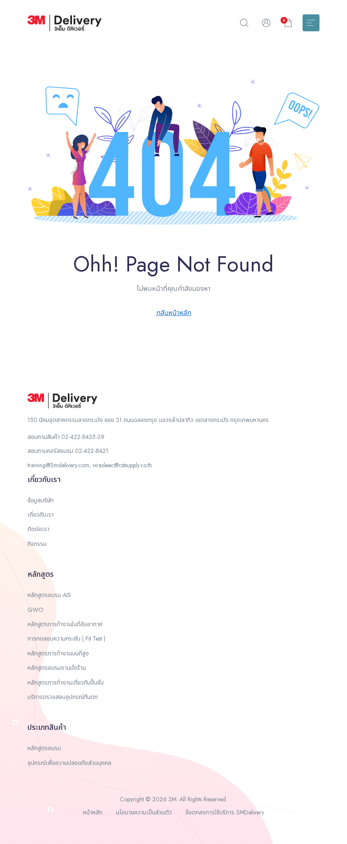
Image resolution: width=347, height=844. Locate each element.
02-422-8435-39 (83, 437)
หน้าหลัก (92, 812)
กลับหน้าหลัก (173, 313)
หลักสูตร (41, 574)
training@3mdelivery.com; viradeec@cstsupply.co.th (90, 465)
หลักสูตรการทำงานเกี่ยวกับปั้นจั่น (66, 682)
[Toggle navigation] (311, 22)
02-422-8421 (91, 451)
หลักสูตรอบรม (44, 748)
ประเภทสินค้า (47, 727)
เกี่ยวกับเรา (44, 479)
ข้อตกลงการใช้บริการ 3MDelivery (224, 812)
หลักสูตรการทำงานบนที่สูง (58, 653)
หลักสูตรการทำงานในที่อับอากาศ (65, 624)
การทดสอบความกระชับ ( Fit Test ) (66, 638)
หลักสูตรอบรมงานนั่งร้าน (57, 667)
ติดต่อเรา (39, 529)
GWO (36, 610)
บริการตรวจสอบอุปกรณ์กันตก (63, 697)
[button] (244, 23)
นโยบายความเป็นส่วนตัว (144, 812)
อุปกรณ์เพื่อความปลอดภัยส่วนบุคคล (69, 763)
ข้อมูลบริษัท (41, 500)
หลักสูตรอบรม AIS (49, 595)
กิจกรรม (37, 544)
